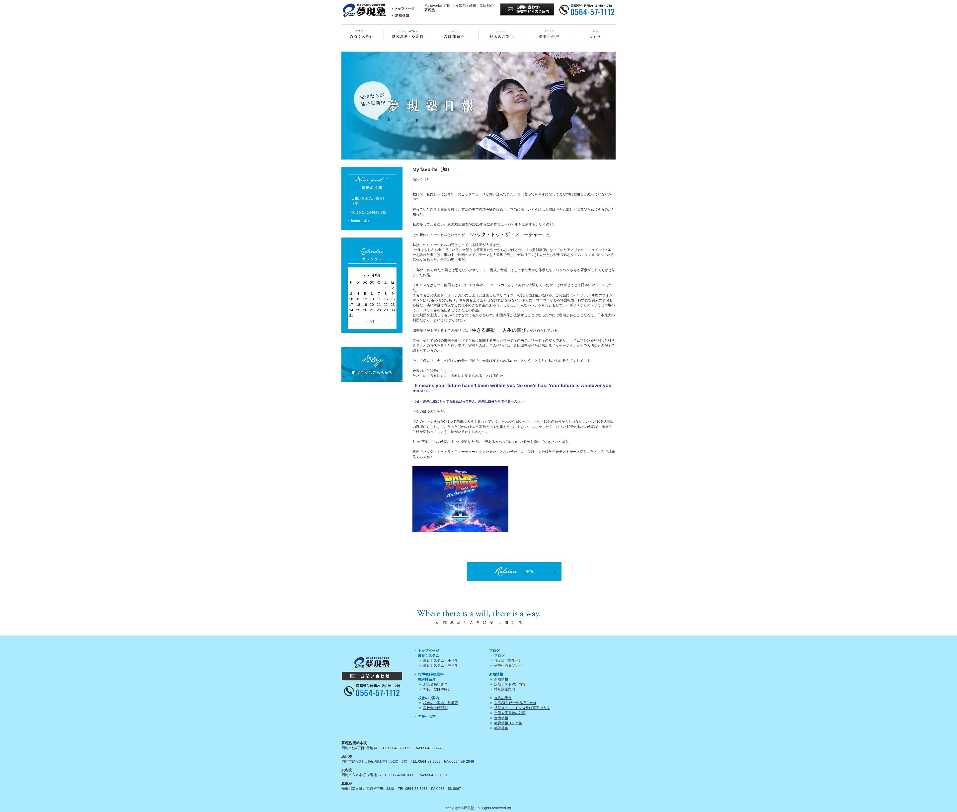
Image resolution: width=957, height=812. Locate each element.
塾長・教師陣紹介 (437, 689)
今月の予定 (503, 698)
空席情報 (501, 718)
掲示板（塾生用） (508, 660)
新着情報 (501, 679)
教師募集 (501, 728)
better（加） (361, 221)
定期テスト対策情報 (510, 684)
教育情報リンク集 (508, 723)
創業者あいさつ (435, 684)
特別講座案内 (504, 689)
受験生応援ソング (508, 665)
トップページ (428, 650)
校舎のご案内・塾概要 (440, 703)
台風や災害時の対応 (510, 713)
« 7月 (370, 321)
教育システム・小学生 (440, 660)
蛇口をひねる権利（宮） (370, 212)
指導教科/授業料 (431, 674)
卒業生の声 (427, 717)
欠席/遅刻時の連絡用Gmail (515, 703)
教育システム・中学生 (440, 665)
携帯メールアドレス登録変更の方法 (522, 708)
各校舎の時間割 (435, 708)
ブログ (499, 655)
